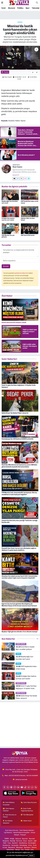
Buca (25, 841)
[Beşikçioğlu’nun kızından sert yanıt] (10, 195)
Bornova (19, 841)
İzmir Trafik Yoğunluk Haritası (27, 810)
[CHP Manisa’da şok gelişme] (10, 229)
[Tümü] (37, 639)
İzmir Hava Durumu (30, 802)
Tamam (31, 855)
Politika (20, 8)
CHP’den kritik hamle (27, 235)
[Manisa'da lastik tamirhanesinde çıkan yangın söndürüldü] (20, 58)
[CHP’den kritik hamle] (29, 229)
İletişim (16, 835)
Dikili (4, 843)
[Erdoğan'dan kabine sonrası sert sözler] (10, 212)
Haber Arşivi (27, 821)
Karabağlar (32, 843)
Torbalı (27, 849)
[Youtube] (21, 787)
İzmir (3, 8)
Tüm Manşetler (28, 815)
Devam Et (15, 175)
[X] (7, 787)
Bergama (6, 841)
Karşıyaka (14, 845)
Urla (32, 849)
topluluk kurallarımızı (21, 273)
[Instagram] (25, 178)
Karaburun (6, 845)
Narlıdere (27, 847)
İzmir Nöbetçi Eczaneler (9, 803)
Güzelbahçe (23, 843)
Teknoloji (35, 8)
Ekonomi (11, 8)
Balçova (18, 839)
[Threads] (28, 787)
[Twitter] (21, 178)
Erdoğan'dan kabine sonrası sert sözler (8, 219)
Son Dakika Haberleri (8, 822)
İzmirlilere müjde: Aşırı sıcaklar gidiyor (25, 648)
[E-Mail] (14, 178)
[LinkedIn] (18, 787)
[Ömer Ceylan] (6, 168)
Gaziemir (15, 843)
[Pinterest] (11, 787)
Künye (33, 832)
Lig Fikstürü (8, 832)
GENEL (20, 22)
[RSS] (35, 787)
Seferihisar (10, 849)
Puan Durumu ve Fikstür (9, 816)
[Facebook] (17, 178)
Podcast (23, 835)
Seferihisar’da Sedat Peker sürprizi (26, 697)
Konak (5, 847)
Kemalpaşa (23, 845)
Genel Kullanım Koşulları (21, 832)
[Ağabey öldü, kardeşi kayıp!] (29, 212)
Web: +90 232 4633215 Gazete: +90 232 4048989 (21, 775)
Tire (22, 849)
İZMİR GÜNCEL (21, 644)
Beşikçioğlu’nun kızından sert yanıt (10, 202)
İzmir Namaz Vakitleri (8, 810)
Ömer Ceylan (8, 77)
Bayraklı (32, 839)
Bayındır (25, 839)
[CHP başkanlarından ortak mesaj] (29, 195)
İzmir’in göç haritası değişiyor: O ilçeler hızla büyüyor (26, 687)
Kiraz (30, 845)
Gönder (6, 266)
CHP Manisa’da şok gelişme (8, 236)
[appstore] (11, 793)
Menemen (19, 847)
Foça (9, 843)
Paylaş (6, 72)
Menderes (11, 847)
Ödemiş (34, 847)
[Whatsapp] (32, 787)
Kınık (34, 845)
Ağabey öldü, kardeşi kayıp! (28, 219)
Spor (28, 8)
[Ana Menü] (2, 3)
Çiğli (35, 841)
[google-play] (29, 793)
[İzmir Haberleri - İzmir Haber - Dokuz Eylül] (19, 2)
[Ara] (37, 2)
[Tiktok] (25, 787)
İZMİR (6, 839)
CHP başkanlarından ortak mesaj (29, 202)
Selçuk (17, 849)
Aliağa (12, 839)
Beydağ (12, 841)
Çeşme (30, 841)
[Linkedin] (28, 178)
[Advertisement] (20, 724)
